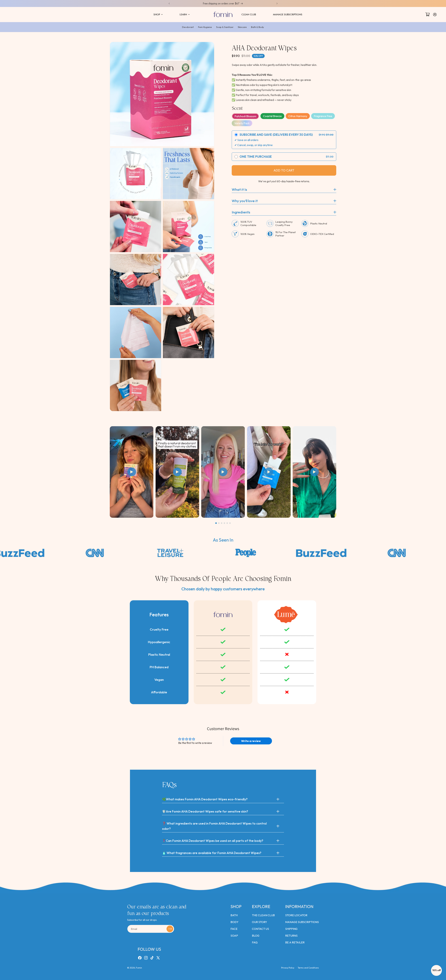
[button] (158, 14)
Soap (234, 935)
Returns (291, 935)
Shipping (291, 929)
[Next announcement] (277, 3)
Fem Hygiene (205, 27)
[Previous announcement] (169, 3)
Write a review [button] (251, 741)
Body (234, 922)
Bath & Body (257, 27)
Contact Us (260, 929)
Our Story (259, 922)
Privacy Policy (287, 967)
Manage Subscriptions (302, 922)
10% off (436, 970)
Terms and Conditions (308, 967)
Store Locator (296, 915)
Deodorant (188, 27)
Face (233, 929)
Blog (255, 935)
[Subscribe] (169, 928)
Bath (234, 915)
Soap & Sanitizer (224, 27)
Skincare (242, 27)
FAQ (254, 942)
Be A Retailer (295, 942)
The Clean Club (263, 915)
